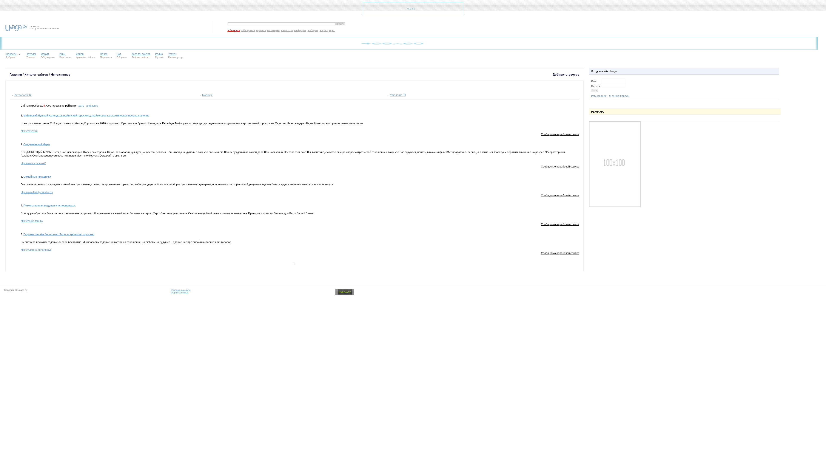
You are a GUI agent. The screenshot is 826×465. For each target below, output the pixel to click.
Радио (159, 54)
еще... (332, 30)
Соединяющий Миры (36, 144)
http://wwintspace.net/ (33, 163)
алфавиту (92, 105)
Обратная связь (180, 292)
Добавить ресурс (566, 74)
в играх (324, 30)
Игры (62, 54)
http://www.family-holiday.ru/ (37, 192)
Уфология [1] (398, 95)
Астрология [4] (23, 95)
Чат (119, 54)
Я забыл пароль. (619, 96)
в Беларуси (234, 30)
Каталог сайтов (141, 54)
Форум (45, 54)
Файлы (80, 54)
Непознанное (60, 74)
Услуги (172, 54)
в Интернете (248, 30)
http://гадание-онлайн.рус (36, 249)
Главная (16, 74)
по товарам (273, 30)
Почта (104, 54)
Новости (11, 54)
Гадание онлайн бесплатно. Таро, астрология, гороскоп (58, 234)
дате (81, 105)
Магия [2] (207, 95)
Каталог (31, 54)
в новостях (287, 30)
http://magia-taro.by (32, 221)
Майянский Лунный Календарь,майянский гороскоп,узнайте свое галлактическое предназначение (86, 115)
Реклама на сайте (181, 290)
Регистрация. (599, 96)
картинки (261, 30)
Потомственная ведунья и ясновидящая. (49, 205)
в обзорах (313, 30)
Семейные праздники (37, 176)
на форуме (300, 30)
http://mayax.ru (29, 131)
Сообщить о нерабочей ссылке (560, 134)
